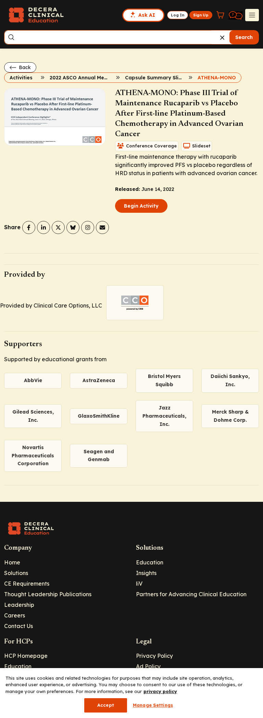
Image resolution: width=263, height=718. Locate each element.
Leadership (19, 604)
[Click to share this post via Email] (102, 227)
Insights (146, 573)
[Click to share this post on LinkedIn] (43, 227)
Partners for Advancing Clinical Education (191, 594)
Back (24, 67)
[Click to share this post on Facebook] (28, 227)
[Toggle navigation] (252, 15)
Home (12, 562)
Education (149, 562)
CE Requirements (26, 583)
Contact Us (18, 626)
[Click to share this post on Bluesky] (72, 227)
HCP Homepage (26, 655)
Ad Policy (148, 666)
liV (139, 583)
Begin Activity (141, 206)
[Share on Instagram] (87, 227)
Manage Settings (153, 705)
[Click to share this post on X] (58, 227)
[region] (131, 693)
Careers (14, 615)
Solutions (16, 573)
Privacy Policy (154, 655)
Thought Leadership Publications (47, 594)
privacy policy (160, 691)
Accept (105, 705)
